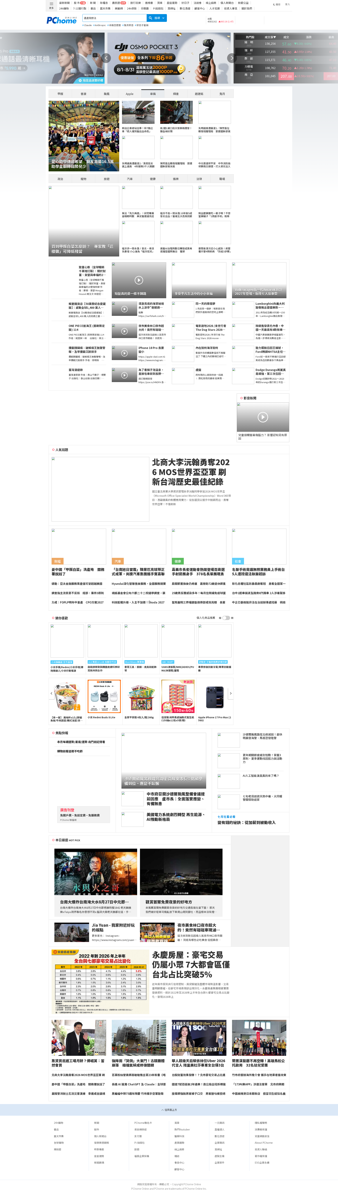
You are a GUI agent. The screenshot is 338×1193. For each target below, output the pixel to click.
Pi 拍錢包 (139, 1142)
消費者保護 (261, 1129)
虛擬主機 (219, 1156)
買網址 (172, 8)
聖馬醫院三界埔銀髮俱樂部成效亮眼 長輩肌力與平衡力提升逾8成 (198, 602)
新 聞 (93, 3)
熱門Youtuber (182, 1129)
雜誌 (176, 1156)
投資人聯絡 (261, 1149)
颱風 (106, 94)
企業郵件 (219, 1162)
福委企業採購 (141, 1156)
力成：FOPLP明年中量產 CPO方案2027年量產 (78, 602)
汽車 (130, 179)
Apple (129, 94)
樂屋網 (119, 8)
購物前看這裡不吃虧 (70, 751)
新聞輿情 (99, 1162)
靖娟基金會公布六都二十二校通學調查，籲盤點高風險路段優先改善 (138, 593)
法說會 (198, 3)
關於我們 (247, 8)
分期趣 (145, 8)
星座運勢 (172, 3)
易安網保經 (140, 1129)
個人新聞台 (227, 3)
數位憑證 (185, 8)
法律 (199, 179)
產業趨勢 (179, 1142)
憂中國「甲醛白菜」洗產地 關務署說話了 (79, 1084)
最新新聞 (64, 3)
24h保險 (132, 8)
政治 (60, 179)
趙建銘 (199, 94)
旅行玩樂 (135, 3)
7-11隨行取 (79, 8)
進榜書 (149, 3)
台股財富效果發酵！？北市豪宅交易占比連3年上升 (198, 1075)
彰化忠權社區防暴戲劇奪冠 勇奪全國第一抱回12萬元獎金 (259, 583)
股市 (96, 1129)
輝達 (176, 94)
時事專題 (99, 1149)
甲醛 (60, 94)
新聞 (96, 1122)
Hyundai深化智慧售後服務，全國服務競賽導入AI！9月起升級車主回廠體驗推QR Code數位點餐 (139, 583)
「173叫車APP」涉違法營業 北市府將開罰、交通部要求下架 (258, 1084)
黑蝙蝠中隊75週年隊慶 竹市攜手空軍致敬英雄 (138, 1093)
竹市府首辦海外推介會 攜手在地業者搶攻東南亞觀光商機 (259, 1075)
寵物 (83, 179)
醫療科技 (179, 1136)
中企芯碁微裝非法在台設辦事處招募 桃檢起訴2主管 (259, 602)
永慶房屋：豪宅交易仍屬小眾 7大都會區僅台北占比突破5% (191, 964)
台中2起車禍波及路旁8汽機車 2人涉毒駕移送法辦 (258, 593)
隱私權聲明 (261, 1122)
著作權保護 (261, 1156)
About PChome (264, 1142)
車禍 (153, 94)
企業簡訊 (219, 1142)
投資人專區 (230, 8)
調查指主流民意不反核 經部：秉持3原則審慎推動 (78, 593)
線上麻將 (211, 3)
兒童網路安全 (262, 1136)
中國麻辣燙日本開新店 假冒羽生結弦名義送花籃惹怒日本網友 (259, 1093)
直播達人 (219, 1129)
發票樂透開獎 (101, 1142)
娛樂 (176, 179)
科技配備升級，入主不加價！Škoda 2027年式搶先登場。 (138, 602)
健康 (153, 179)
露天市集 (105, 8)
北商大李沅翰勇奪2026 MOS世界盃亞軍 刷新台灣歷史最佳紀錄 (191, 472)
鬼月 (222, 94)
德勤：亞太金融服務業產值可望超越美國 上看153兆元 (78, 583)
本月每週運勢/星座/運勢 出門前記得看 (81, 742)
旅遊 (106, 179)
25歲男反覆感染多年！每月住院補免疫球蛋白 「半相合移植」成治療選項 (199, 593)
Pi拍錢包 (158, 8)
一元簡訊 (219, 1122)
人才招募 (214, 8)
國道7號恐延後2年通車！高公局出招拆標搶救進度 (199, 1084)
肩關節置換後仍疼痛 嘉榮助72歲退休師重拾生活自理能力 (199, 583)
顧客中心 (200, 8)
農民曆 (116, 3)
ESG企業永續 (262, 1162)
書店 (93, 8)
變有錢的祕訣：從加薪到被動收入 (247, 822)
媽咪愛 (57, 1149)
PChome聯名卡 (143, 1122)
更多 (51, 8)
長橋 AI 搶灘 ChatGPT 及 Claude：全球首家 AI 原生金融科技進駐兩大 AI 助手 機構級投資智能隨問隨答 (139, 1084)
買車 (159, 3)
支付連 (138, 1136)
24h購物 (64, 8)
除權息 (104, 3)
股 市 (77, 3)
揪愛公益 (243, 3)
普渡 (83, 94)
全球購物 (59, 1142)
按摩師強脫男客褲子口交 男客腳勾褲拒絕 (198, 1093)
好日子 (185, 3)
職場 (222, 179)
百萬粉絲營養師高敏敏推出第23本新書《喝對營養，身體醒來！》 (139, 1075)
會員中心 (179, 1162)
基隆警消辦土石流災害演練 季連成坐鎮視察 (78, 1093)
